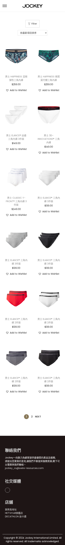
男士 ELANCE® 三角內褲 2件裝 (16, 320)
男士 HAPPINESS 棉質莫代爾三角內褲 (49, 78)
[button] (16, 90)
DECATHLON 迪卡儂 (15, 516)
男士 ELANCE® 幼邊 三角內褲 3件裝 (16, 137)
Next (38, 416)
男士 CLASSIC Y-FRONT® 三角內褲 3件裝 (16, 201)
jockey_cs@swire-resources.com (24, 468)
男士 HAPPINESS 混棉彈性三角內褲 (16, 78)
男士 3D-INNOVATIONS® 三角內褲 (49, 139)
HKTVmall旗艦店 (14, 513)
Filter (34, 23)
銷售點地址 (11, 509)
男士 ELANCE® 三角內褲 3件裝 (49, 199)
